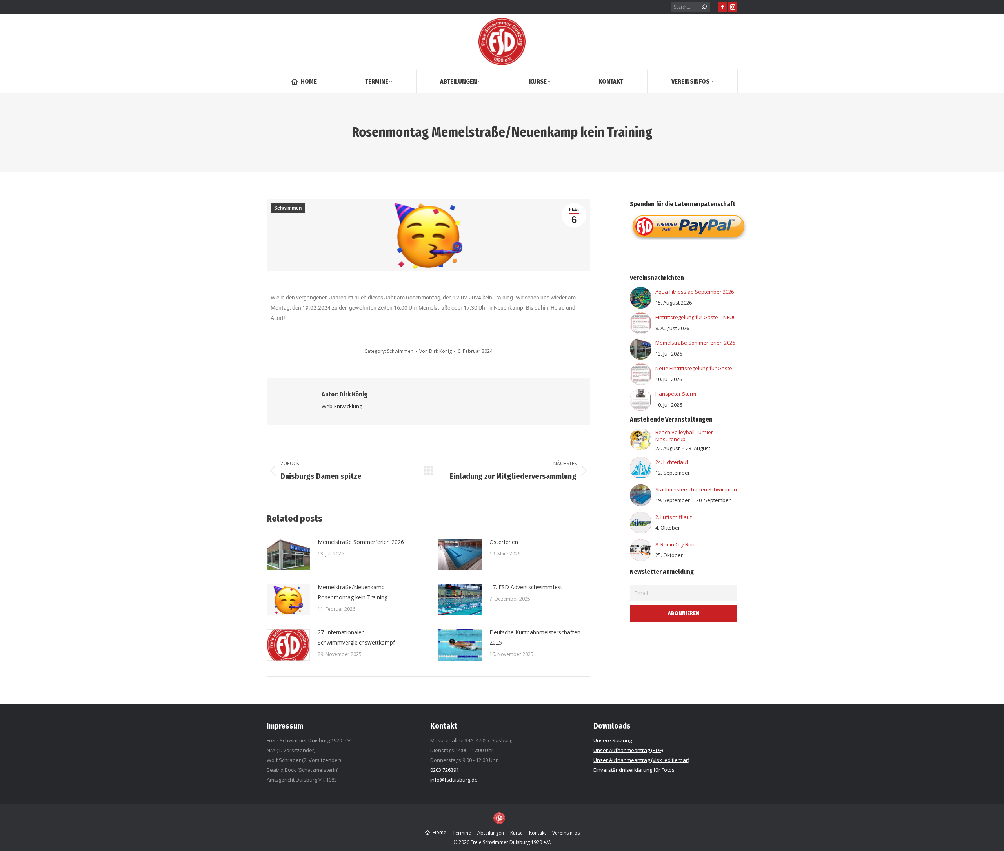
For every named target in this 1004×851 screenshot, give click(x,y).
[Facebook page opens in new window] (722, 7)
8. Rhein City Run (675, 544)
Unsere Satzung (612, 740)
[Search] (704, 7)
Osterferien (503, 542)
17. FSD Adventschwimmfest (525, 587)
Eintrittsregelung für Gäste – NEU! (694, 317)
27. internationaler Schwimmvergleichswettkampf (356, 637)
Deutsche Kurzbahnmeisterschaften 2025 (534, 637)
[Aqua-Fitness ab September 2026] (640, 306)
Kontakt (443, 725)
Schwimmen (288, 208)
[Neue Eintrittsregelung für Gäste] (640, 383)
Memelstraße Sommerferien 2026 (361, 542)
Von (435, 351)
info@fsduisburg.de (454, 779)
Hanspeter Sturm (675, 393)
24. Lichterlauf (671, 462)
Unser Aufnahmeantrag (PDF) (628, 750)
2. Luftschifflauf (673, 516)
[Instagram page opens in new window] (732, 7)
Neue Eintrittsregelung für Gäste (693, 368)
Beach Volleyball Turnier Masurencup (684, 436)
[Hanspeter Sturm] (640, 408)
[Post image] (288, 554)
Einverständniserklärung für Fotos (634, 769)
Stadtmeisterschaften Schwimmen (696, 489)
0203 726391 (444, 769)
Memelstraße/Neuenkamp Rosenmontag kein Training (352, 592)
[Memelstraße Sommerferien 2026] (640, 357)
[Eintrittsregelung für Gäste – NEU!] (640, 332)
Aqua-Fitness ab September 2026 (694, 291)
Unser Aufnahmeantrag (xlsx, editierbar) (641, 759)
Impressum (285, 725)
